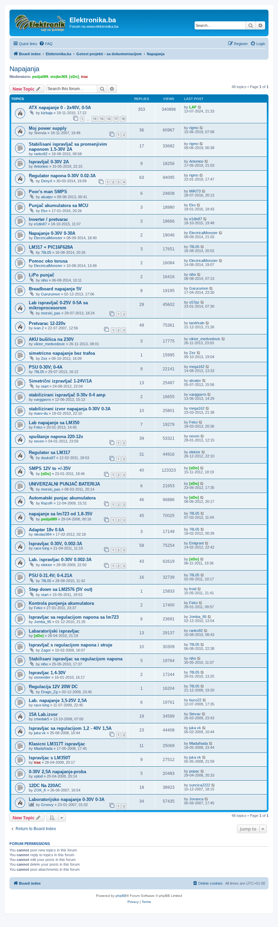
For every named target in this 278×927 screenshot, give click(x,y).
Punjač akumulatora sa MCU (58, 205)
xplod (38, 776)
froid (192, 589)
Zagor (46, 650)
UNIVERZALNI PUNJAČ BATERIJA (64, 484)
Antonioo (41, 166)
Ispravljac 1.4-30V (47, 672)
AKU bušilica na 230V (51, 339)
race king (41, 548)
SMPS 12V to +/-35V (50, 468)
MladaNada (43, 748)
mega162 (196, 367)
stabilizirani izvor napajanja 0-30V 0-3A (70, 408)
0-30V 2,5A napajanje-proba (57, 771)
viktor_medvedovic (49, 344)
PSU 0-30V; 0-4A (45, 367)
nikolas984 (43, 534)
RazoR (47, 503)
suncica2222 (199, 785)
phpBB (121, 896)
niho (44, 280)
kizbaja (47, 113)
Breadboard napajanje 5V (55, 288)
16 (109, 119)
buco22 (195, 700)
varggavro (42, 399)
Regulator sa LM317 (49, 452)
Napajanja (24, 69)
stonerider (42, 677)
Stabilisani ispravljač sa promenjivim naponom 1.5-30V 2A (68, 147)
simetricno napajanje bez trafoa (62, 353)
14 (94, 119)
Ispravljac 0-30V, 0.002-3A (55, 543)
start (44, 386)
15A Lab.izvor (43, 714)
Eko (44, 211)
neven (39, 441)
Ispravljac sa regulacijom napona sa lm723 (74, 617)
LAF (193, 107)
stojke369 (58, 77)
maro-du (41, 413)
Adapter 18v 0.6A (46, 529)
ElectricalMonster (48, 238)
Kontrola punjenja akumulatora (61, 603)
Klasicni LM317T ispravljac (57, 743)
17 (116, 119)
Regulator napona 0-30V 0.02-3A (62, 175)
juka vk (40, 733)
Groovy (47, 805)
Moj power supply (47, 128)
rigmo (193, 128)
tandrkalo (196, 323)
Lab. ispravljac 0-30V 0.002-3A (60, 559)
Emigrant (196, 543)
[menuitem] (46, 44)
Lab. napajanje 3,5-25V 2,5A (58, 700)
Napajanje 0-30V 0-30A (52, 233)
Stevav (195, 714)
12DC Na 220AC (45, 785)
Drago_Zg (49, 692)
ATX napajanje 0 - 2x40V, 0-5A (60, 107)
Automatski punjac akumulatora (62, 497)
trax (84, 77)
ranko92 (40, 154)
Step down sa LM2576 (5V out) (60, 589)
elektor (194, 452)
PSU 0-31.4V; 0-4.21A (50, 575)
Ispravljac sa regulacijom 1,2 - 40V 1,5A (70, 728)
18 (123, 119)
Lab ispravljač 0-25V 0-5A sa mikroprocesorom (58, 305)
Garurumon (50, 294)
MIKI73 (195, 191)
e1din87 (40, 224)
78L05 (46, 252)
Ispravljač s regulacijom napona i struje (70, 644)
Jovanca (196, 799)
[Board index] (40, 22)
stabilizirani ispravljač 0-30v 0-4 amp (67, 394)
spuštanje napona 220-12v (56, 436)
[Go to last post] (200, 107)
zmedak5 (41, 719)
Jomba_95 (42, 622)
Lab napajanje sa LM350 (54, 422)
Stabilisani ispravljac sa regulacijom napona (75, 658)
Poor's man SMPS (48, 191)
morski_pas (50, 313)
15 (101, 119)
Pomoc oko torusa (48, 261)
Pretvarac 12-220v (47, 323)
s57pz (194, 302)
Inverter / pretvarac (48, 219)
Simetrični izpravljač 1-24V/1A (60, 381)
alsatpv (47, 197)
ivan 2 (39, 328)
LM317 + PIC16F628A (51, 247)
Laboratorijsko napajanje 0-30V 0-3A (66, 799)
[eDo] (74, 77)
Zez (44, 358)
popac (194, 771)
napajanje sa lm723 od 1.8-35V (61, 513)
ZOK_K (40, 790)
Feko (38, 427)
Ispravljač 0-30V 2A (49, 161)
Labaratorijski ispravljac (54, 631)
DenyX (46, 181)
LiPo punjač (41, 274)
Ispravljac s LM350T (50, 757)
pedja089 (40, 77)
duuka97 (48, 458)
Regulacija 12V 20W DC (53, 686)
